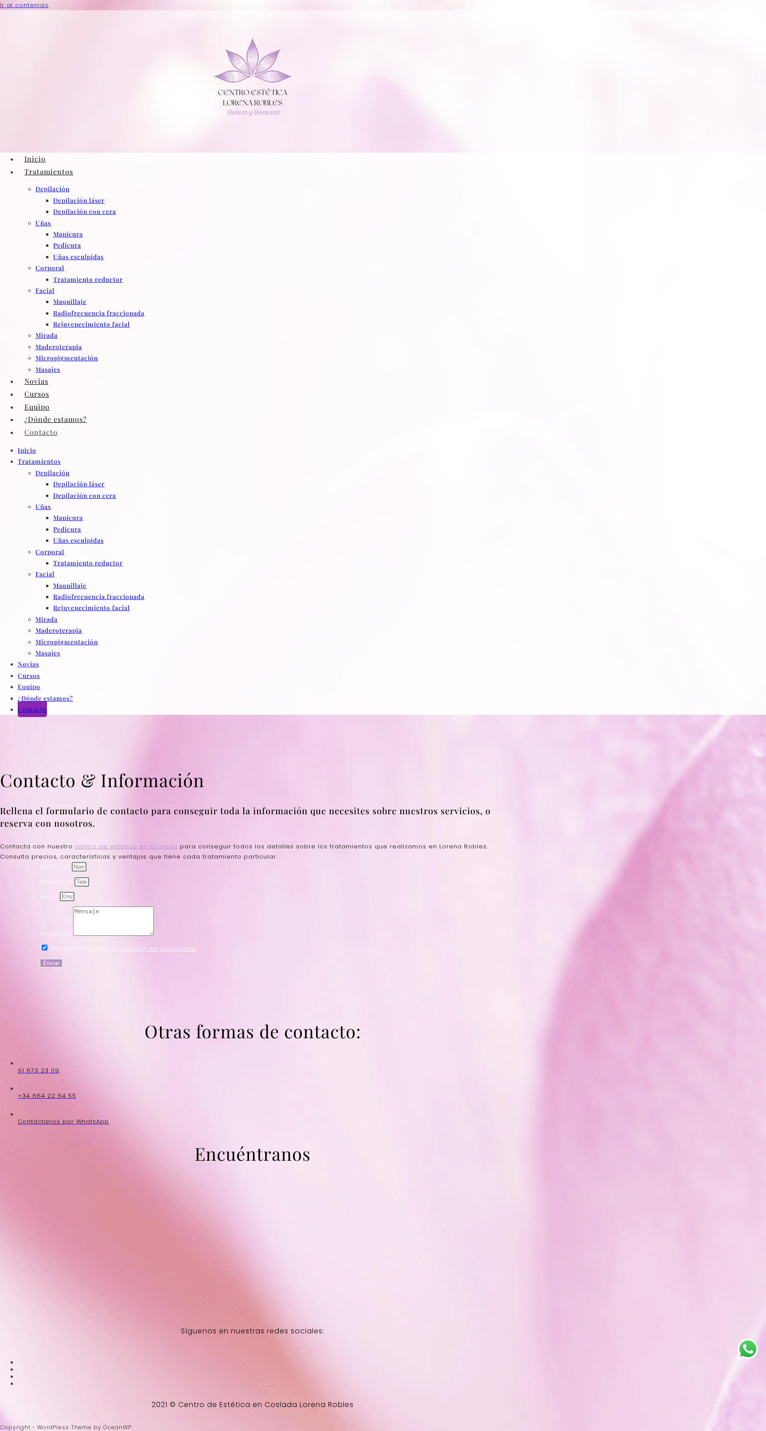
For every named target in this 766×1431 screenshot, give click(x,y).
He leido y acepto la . (124, 948)
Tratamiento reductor (88, 279)
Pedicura (67, 245)
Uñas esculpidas (78, 256)
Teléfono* (57, 882)
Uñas (43, 223)
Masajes (47, 369)
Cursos (36, 393)
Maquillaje (69, 301)
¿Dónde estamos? (55, 419)
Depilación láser (79, 200)
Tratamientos (48, 171)
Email (50, 896)
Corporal (49, 268)
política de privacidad (158, 948)
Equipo (37, 406)
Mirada (46, 335)
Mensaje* (56, 934)
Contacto (41, 432)
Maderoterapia (58, 347)
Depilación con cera (84, 211)
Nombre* (56, 867)
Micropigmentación (66, 358)
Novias (36, 381)
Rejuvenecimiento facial (91, 324)
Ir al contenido (24, 5)
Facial (45, 290)
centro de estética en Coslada (126, 846)
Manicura (68, 234)
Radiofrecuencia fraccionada (99, 313)
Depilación (52, 189)
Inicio (35, 158)
